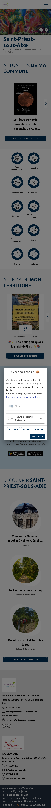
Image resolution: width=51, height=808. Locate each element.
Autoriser (37, 436)
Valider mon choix (33, 430)
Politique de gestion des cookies (22, 397)
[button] (25, 406)
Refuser (13, 430)
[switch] (9, 418)
